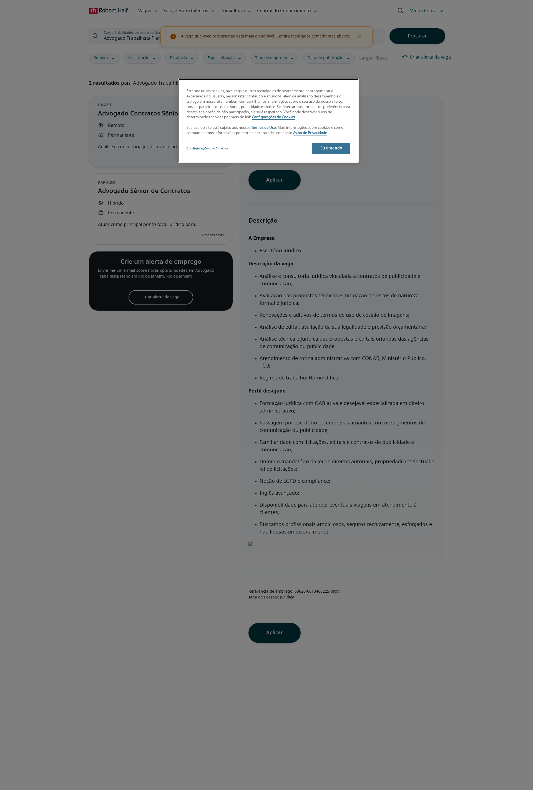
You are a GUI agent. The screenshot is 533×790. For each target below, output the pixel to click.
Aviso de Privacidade (310, 133)
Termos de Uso (263, 128)
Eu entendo (331, 148)
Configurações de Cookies (273, 117)
